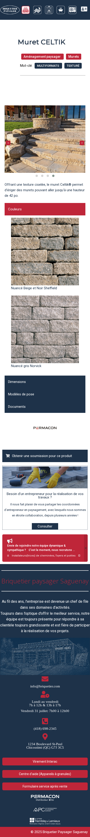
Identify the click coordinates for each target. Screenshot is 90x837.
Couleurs (15, 209)
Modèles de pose (21, 394)
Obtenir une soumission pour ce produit (42, 456)
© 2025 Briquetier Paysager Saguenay (59, 832)
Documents (17, 407)
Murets (73, 56)
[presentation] (8, 143)
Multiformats (48, 65)
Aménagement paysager (42, 56)
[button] (36, 176)
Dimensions (17, 382)
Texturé (73, 65)
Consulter (45, 526)
